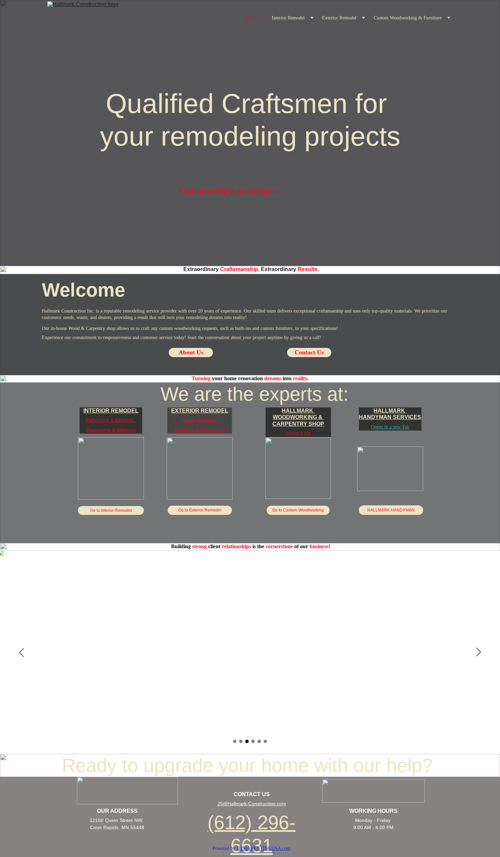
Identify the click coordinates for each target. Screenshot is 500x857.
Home (248, 17)
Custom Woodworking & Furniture (407, 17)
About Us (191, 352)
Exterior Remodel (339, 17)
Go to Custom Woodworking (298, 510)
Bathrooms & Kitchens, (111, 420)
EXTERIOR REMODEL (199, 411)
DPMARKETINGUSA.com (263, 848)
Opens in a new (386, 427)
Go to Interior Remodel (111, 510)
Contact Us (309, 352)
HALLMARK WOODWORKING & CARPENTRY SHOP (298, 417)
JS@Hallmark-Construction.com (251, 803)
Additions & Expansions (199, 430)
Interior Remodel (288, 17)
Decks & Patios (199, 420)
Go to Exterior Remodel (199, 510)
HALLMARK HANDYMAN (391, 510)
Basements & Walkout (109, 430)
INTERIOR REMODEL (110, 411)
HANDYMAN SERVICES (390, 417)
